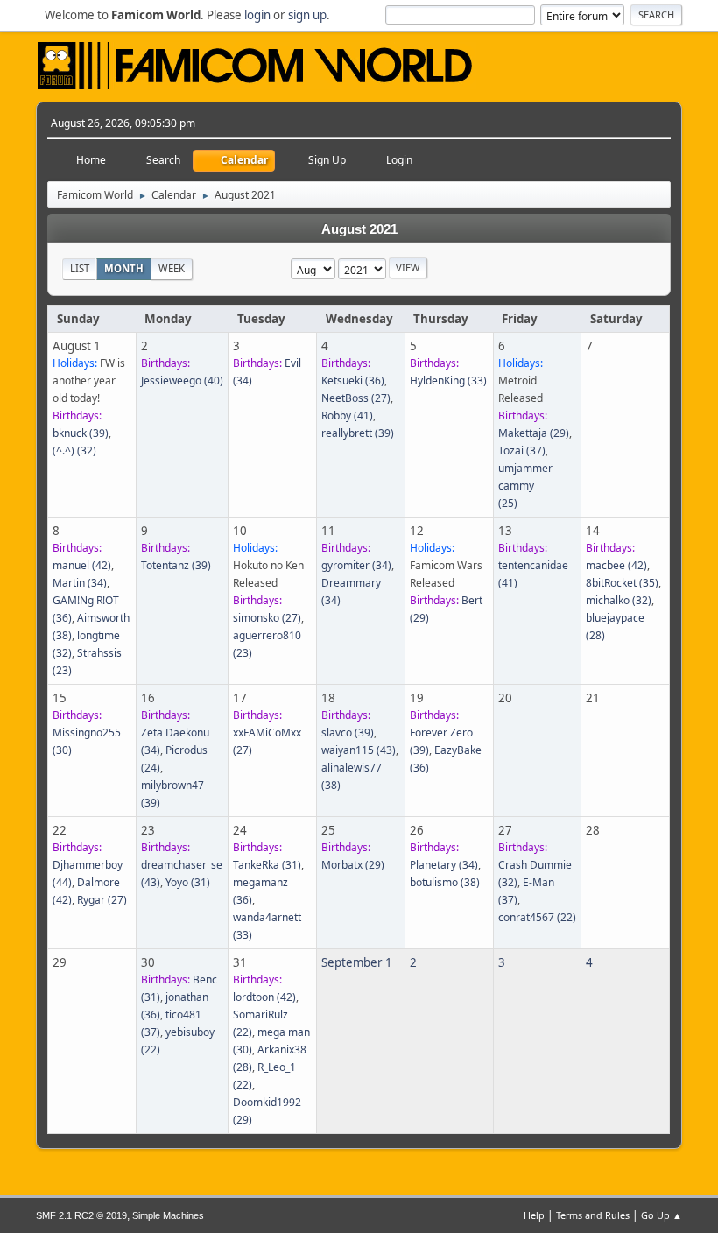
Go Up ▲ (661, 1215)
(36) (352, 380)
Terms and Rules (593, 1215)
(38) (445, 882)
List (79, 268)
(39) (81, 433)
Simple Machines (168, 1215)
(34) (80, 582)
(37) (522, 450)
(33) (448, 380)
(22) (537, 917)
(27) (356, 398)
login (257, 15)
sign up (307, 15)
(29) (533, 433)
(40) (182, 380)
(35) (622, 582)
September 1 (356, 962)
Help (534, 1215)
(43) (358, 750)
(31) (187, 882)
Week (171, 268)
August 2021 (359, 229)
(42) (82, 565)
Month (124, 268)
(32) (74, 450)
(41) (347, 415)
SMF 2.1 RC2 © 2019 (81, 1215)
